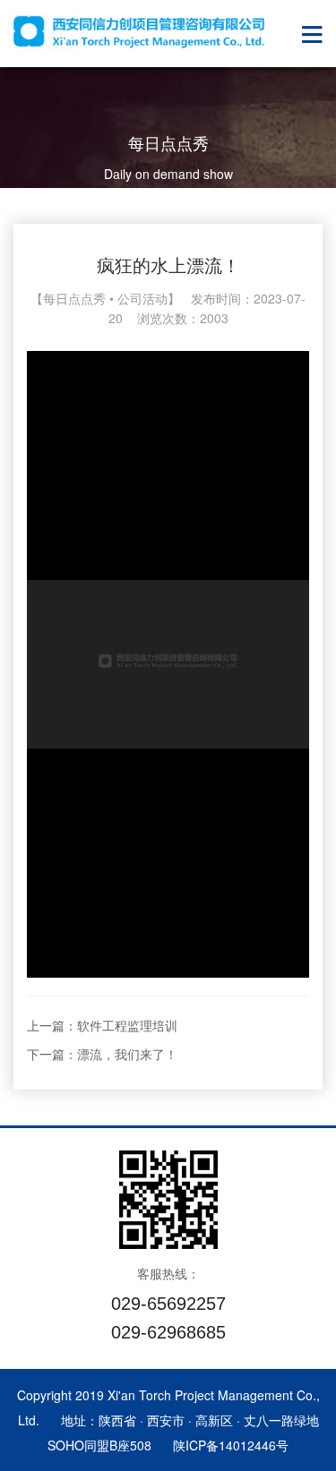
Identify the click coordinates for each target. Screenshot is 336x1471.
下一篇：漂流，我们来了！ (102, 1054)
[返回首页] (138, 31)
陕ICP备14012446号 (231, 1445)
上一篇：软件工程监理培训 (102, 1025)
